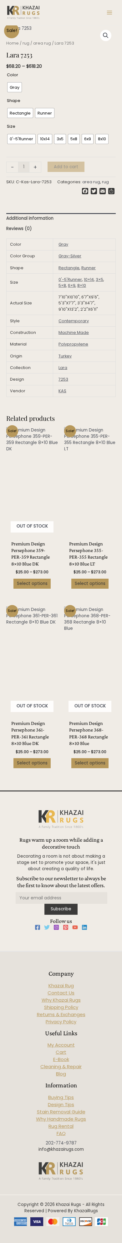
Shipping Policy (61, 1007)
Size (11, 126)
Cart (61, 1052)
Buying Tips (61, 1097)
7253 (63, 379)
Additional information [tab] (29, 218)
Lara (62, 367)
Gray (63, 244)
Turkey (65, 356)
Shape (13, 101)
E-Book (61, 1059)
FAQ (61, 1133)
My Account (61, 1045)
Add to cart (66, 167)
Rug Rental (61, 1126)
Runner (88, 268)
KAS (62, 391)
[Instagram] (56, 927)
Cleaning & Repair (61, 1066)
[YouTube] (75, 927)
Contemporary (73, 321)
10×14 (89, 279)
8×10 (81, 285)
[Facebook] (37, 927)
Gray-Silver (69, 256)
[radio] (15, 87)
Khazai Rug (61, 985)
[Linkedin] (84, 927)
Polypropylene (73, 344)
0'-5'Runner (70, 279)
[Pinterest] (66, 927)
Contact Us (61, 992)
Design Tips (61, 1104)
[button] (105, 35)
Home (12, 43)
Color (12, 75)
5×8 (62, 285)
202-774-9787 (61, 1143)
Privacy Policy (61, 1021)
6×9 (71, 285)
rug (26, 43)
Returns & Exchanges (61, 1014)
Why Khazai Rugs (61, 1000)
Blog (61, 1073)
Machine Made (73, 332)
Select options (32, 584)
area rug (42, 43)
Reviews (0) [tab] (19, 229)
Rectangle (68, 268)
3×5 (99, 279)
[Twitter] (47, 927)
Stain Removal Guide (61, 1111)
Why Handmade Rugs (61, 1119)
